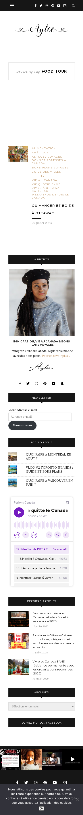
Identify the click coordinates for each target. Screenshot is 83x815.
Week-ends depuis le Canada (50, 196)
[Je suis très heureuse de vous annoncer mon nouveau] (31, 759)
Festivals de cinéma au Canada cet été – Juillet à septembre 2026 (51, 617)
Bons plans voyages (50, 167)
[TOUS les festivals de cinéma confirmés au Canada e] (10, 759)
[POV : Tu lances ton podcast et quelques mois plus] (52, 759)
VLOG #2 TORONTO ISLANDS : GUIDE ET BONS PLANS (49, 469)
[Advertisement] (41, 116)
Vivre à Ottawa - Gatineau (47, 189)
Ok (41, 808)
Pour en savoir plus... (56, 356)
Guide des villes (46, 171)
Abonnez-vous (22, 425)
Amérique (40, 152)
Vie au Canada (44, 180)
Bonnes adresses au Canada (50, 162)
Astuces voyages (47, 156)
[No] (77, 799)
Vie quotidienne (46, 184)
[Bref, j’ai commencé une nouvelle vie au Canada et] (72, 759)
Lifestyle (40, 176)
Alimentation (44, 148)
